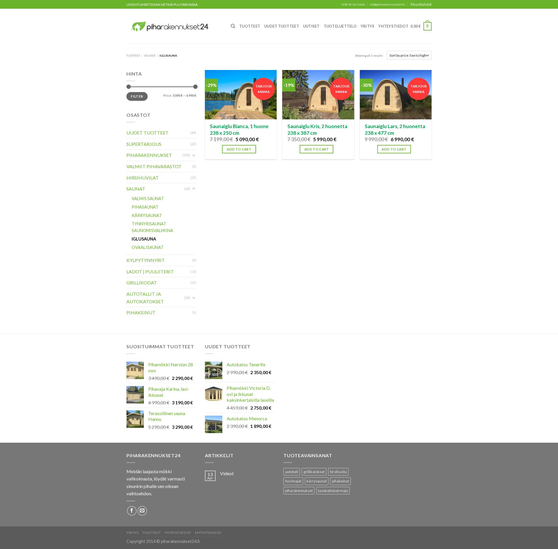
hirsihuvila (338, 471)
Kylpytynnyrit (145, 260)
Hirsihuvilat (142, 177)
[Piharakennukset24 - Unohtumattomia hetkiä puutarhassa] (173, 26)
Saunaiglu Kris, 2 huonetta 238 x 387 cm (317, 129)
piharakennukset (299, 490)
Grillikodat (141, 282)
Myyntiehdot (421, 4)
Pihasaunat (145, 206)
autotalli (291, 471)
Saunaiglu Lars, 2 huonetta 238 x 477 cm (395, 129)
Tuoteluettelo (340, 26)
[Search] (233, 26)
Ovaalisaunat (148, 247)
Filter (137, 96)
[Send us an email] (142, 511)
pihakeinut (340, 481)
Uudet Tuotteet (281, 26)
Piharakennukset (149, 155)
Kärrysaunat (147, 215)
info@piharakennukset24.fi (387, 4)
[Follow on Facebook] (132, 511)
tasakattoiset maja (333, 490)
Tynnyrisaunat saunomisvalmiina (152, 227)
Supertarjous (143, 144)
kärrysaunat (317, 481)
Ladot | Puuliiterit (150, 271)
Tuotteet (249, 26)
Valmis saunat (148, 198)
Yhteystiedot (393, 26)
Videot (227, 473)
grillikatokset (314, 471)
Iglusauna (144, 238)
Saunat (149, 55)
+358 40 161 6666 (353, 4)
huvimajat (293, 481)
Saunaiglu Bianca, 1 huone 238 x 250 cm (239, 129)
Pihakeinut (140, 312)
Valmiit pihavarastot (154, 166)
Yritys (368, 26)
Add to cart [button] (239, 149)
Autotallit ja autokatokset (145, 297)
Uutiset (311, 26)
